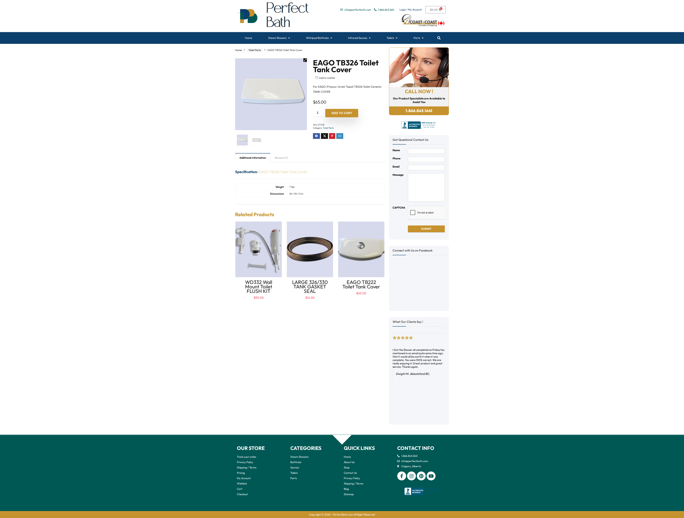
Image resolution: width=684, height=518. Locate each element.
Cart (239, 489)
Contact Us (350, 473)
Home (248, 38)
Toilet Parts (254, 50)
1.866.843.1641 (419, 110)
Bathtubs (295, 462)
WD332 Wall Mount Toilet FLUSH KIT (258, 286)
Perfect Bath (288, 16)
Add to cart (341, 113)
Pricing (241, 473)
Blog (346, 489)
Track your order (246, 456)
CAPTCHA (399, 207)
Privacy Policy (245, 462)
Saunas (294, 467)
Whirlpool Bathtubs (317, 38)
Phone (396, 158)
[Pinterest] (421, 475)
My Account (244, 478)
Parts (417, 38)
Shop (347, 467)
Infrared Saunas (357, 38)
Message (398, 174)
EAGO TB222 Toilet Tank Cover (361, 284)
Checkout (242, 494)
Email (396, 166)
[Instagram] (411, 475)
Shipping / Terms (246, 467)
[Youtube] (431, 475)
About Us (349, 462)
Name (396, 150)
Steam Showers (277, 38)
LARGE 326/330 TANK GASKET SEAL (310, 286)
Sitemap (349, 494)
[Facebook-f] (401, 475)
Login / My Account (411, 9)
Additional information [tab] (252, 157)
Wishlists (242, 483)
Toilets (390, 38)
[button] (439, 38)
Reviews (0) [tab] (281, 157)
